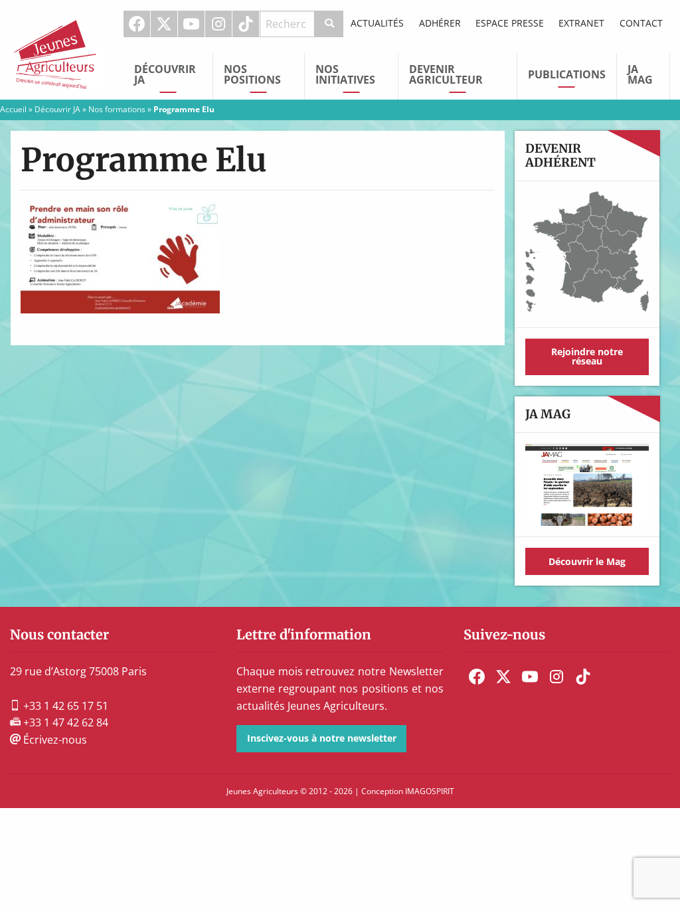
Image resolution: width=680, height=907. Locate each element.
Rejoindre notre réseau (587, 356)
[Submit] (329, 24)
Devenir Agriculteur (446, 74)
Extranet (581, 23)
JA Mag (640, 74)
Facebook (137, 24)
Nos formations (116, 109)
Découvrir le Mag (587, 561)
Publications (567, 74)
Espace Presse (509, 23)
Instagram (218, 24)
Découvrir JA (165, 74)
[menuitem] (137, 24)
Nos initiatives (345, 74)
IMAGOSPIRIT (429, 791)
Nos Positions (252, 74)
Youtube (191, 24)
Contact (641, 23)
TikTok (245, 24)
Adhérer (440, 23)
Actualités (377, 23)
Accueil (13, 109)
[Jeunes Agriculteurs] (57, 48)
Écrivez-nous (54, 739)
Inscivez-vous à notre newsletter (321, 738)
